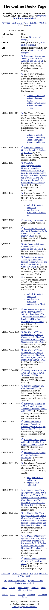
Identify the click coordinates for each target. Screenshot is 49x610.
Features (21, 594)
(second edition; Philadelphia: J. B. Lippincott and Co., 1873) (33, 442)
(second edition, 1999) (34, 407)
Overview (41, 16)
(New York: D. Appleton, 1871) (33, 561)
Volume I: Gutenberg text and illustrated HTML (36, 98)
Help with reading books (15, 580)
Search (12, 587)
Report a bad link (35, 580)
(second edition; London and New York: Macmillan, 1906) (34, 519)
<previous (5, 23)
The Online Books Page (24, 6)
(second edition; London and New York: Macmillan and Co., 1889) (34, 315)
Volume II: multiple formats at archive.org (36, 141)
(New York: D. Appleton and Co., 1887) (32, 246)
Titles (43, 587)
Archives (31, 594)
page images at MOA (36, 304)
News (12, 594)
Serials (29, 590)
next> (28, 25)
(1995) (33, 425)
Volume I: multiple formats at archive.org (36, 136)
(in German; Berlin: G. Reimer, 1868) (34, 174)
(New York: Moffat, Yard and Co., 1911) (34, 355)
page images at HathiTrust (33, 300)
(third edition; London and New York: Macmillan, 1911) (34, 542)
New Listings (23, 587)
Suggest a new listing (24, 583)
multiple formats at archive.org (35, 206)
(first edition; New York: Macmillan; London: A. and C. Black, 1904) (34, 497)
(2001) (34, 372)
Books (5, 594)
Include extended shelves (24, 18)
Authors (35, 587)
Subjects (20, 590)
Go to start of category (33, 43)
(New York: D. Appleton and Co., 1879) (33, 58)
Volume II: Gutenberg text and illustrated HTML (36, 105)
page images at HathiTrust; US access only (36, 212)
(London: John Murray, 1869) (34, 232)
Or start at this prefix (17, 30)
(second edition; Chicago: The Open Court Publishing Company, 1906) (34, 262)
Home (4, 587)
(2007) (32, 387)
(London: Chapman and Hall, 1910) (33, 337)
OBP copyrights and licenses (24, 606)
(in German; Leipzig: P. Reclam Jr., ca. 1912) (33, 150)
